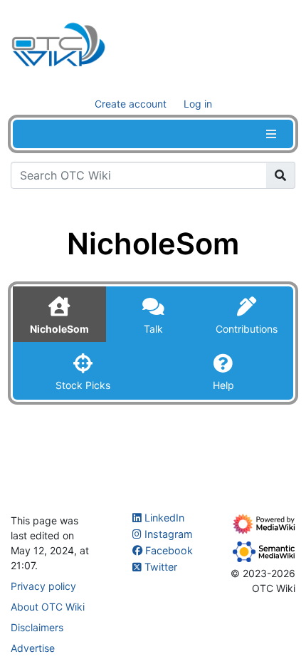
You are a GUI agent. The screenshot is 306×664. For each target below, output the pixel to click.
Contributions (247, 329)
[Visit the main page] (59, 47)
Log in (198, 104)
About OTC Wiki (48, 607)
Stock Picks (83, 385)
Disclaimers (37, 627)
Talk (153, 329)
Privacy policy (43, 586)
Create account (131, 104)
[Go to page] (280, 175)
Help (223, 385)
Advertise (33, 648)
